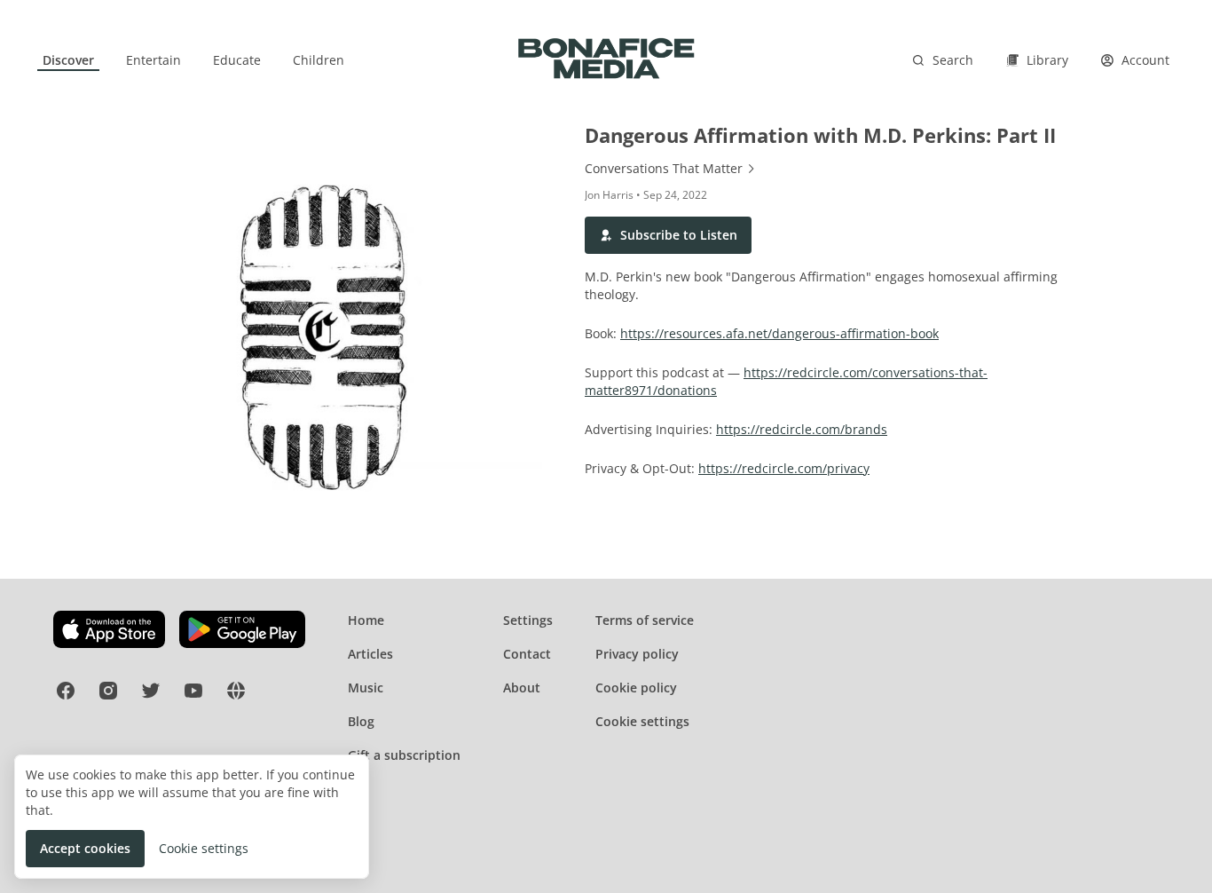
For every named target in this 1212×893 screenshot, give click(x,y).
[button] (668, 235)
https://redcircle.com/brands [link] (801, 429)
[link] (68, 60)
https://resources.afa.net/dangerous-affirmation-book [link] (779, 333)
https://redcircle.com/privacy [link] (784, 468)
